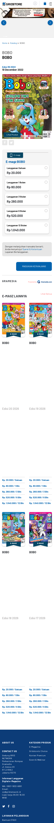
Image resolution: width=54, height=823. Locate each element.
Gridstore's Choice (38, 751)
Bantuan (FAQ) (9, 820)
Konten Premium (37, 755)
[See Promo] (27, 13)
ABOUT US (8, 742)
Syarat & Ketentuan (32, 249)
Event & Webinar (37, 760)
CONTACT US (9, 751)
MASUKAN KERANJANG (34, 266)
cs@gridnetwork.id (11, 792)
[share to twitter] (11, 142)
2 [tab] (6, 36)
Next (50, 22)
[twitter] (3, 806)
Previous (3, 22)
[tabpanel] (27, 13)
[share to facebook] (4, 142)
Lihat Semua (46, 294)
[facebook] (8, 806)
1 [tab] (4, 36)
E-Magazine (34, 747)
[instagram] (13, 806)
